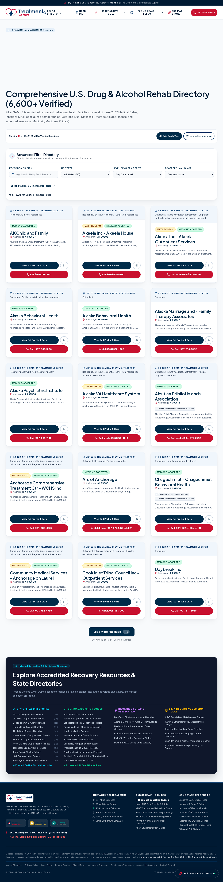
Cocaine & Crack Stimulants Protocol (82, 727)
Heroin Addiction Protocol (76, 731)
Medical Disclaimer (14, 865)
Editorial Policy (79, 865)
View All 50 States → (190, 829)
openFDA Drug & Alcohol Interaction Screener (187, 741)
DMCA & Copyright (168, 865)
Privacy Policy (31, 865)
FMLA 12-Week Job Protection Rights (132, 738)
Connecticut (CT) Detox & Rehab (195, 825)
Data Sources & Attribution (122, 865)
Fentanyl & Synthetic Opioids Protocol (82, 718)
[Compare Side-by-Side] (64, 265)
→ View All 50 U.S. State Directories (32, 765)
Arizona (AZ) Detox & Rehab (192, 808)
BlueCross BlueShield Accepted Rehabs (134, 717)
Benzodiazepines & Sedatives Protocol (83, 723)
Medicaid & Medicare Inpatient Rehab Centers (132, 728)
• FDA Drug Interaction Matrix (150, 827)
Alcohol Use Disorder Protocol (78, 714)
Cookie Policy (46, 865)
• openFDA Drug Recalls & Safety (152, 804)
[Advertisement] (111, 60)
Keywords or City (20, 168)
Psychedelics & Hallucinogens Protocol (83, 752)
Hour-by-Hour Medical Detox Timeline (184, 729)
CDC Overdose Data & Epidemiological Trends (184, 747)
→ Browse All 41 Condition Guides (82, 765)
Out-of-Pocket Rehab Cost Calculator (133, 733)
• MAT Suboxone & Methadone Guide (154, 808)
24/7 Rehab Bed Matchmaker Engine (184, 717)
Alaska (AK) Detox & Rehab (192, 804)
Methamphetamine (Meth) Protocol (81, 735)
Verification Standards (164, 872)
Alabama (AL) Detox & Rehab (193, 800)
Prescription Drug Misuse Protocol (81, 748)
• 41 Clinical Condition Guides (152, 800)
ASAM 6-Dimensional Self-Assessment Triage (184, 723)
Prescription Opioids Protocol (78, 739)
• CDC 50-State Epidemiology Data (153, 816)
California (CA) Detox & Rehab (193, 816)
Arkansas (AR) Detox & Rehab (193, 812)
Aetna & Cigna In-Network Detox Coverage (135, 721)
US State (66, 168)
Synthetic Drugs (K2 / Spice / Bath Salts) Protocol (86, 756)
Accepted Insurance (178, 168)
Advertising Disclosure (98, 865)
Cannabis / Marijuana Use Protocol (81, 743)
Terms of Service (62, 865)
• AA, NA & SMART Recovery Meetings (154, 812)
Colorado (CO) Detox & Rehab (193, 821)
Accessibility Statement (146, 865)
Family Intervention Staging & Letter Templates (183, 735)
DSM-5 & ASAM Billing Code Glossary (132, 742)
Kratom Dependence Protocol (78, 760)
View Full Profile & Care (34, 265)
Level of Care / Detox (127, 168)
